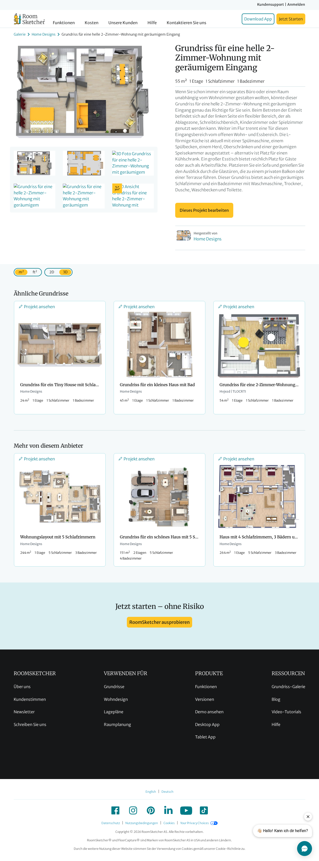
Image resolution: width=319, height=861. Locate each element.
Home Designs (44, 34)
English (151, 791)
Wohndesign (116, 699)
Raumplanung (117, 724)
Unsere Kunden (123, 22)
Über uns (22, 686)
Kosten (91, 22)
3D (65, 272)
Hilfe (152, 22)
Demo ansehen (209, 711)
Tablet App (205, 736)
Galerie (20, 34)
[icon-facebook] (115, 810)
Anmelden (296, 4)
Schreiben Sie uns (30, 724)
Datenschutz (110, 823)
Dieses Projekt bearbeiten (204, 210)
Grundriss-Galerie (288, 686)
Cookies (169, 823)
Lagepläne (113, 711)
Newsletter (24, 711)
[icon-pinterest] (151, 810)
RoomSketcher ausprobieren (159, 622)
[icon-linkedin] (168, 810)
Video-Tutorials (286, 711)
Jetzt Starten (291, 18)
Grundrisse (114, 686)
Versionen (204, 699)
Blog (276, 699)
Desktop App (207, 724)
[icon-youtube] (186, 810)
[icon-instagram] (133, 810)
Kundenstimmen (30, 699)
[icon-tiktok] (204, 810)
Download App (258, 18)
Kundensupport (270, 4)
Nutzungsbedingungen (141, 823)
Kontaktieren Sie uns (186, 22)
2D (51, 272)
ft (35, 272)
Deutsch (167, 791)
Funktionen (64, 22)
